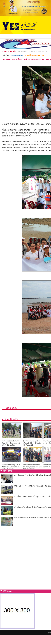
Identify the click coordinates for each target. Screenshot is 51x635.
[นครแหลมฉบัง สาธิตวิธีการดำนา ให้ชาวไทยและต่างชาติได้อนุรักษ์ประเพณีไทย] (12, 438)
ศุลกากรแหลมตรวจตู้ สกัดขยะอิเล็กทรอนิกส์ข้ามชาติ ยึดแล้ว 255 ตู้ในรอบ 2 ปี (32, 443)
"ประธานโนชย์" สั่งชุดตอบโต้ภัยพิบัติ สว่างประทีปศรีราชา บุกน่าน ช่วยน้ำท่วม (11, 467)
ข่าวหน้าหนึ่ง (12, 51)
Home (4, 51)
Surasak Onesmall (16, 55)
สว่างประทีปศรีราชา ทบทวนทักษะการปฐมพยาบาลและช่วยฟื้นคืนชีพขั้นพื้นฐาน (32, 467)
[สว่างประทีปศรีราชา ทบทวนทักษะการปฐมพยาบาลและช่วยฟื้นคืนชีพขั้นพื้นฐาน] (33, 462)
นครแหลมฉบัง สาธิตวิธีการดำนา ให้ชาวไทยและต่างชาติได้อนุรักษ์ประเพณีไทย (11, 443)
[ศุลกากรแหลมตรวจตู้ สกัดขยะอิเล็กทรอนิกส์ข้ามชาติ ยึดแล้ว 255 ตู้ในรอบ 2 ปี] (33, 438)
